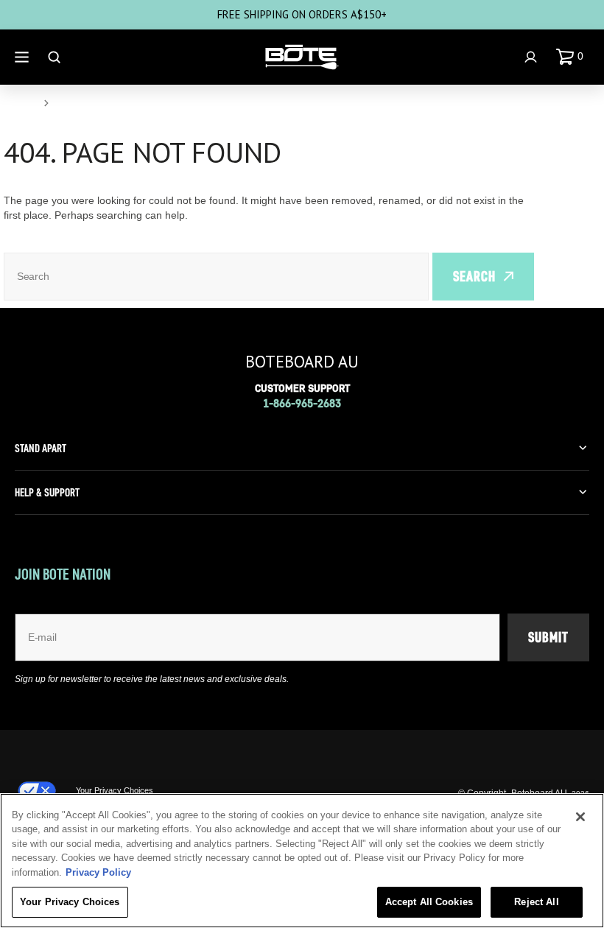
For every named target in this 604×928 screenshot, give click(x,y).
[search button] (56, 57)
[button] (572, 57)
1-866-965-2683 (302, 403)
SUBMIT (548, 637)
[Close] (580, 817)
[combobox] (216, 276)
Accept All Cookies (429, 901)
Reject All (536, 901)
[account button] (532, 57)
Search (474, 276)
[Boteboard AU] (302, 57)
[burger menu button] (23, 57)
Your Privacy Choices (114, 790)
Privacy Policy (98, 872)
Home (19, 103)
